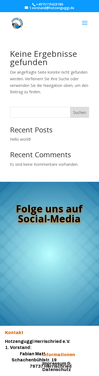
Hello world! (20, 139)
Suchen (79, 112)
